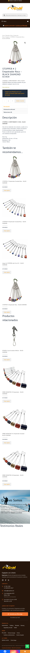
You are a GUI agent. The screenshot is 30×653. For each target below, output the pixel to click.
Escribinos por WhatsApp (21, 25)
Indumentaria (5, 625)
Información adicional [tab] (9, 109)
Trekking (11, 625)
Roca (12, 35)
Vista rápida (7, 190)
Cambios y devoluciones (9, 635)
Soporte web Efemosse (20, 645)
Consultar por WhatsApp (16, 614)
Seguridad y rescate (8, 627)
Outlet (15, 627)
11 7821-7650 (7, 586)
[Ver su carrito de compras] (28, 21)
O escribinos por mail (15, 617)
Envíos (18, 633)
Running (22, 625)
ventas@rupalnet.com (9, 590)
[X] (8, 580)
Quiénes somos (5, 640)
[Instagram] (3, 580)
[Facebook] (5, 580)
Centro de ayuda (20, 635)
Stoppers (7, 37)
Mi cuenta (4, 632)
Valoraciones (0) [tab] (8, 112)
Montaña (8, 35)
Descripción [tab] (7, 106)
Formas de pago (11, 633)
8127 (12, 588)
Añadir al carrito (20, 101)
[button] (25, 42)
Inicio (3, 35)
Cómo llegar (13, 640)
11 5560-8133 (7, 588)
